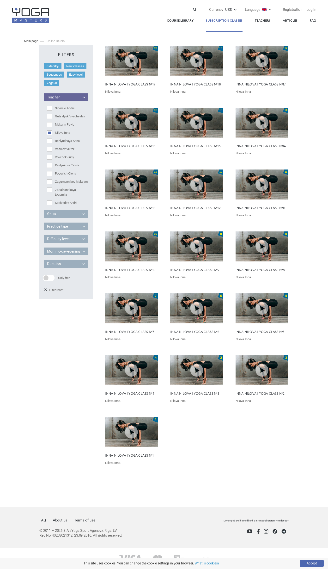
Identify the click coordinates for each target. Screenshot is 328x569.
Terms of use (84, 520)
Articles (290, 20)
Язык (51, 214)
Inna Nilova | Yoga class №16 (130, 146)
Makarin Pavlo (64, 124)
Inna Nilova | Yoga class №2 (260, 393)
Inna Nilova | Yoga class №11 (260, 208)
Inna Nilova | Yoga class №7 (129, 332)
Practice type (57, 226)
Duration (54, 264)
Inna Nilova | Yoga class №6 (194, 332)
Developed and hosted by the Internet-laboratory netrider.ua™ (256, 520)
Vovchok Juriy (64, 157)
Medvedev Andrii (66, 203)
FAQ (313, 20)
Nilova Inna (62, 132)
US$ (220, 9)
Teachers (263, 20)
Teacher (53, 97)
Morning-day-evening (63, 251)
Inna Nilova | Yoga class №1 (129, 455)
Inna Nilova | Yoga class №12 (195, 208)
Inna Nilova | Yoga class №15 (195, 146)
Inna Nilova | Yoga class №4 (129, 393)
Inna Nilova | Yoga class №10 (130, 270)
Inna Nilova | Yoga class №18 (195, 84)
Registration (292, 9)
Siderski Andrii (64, 108)
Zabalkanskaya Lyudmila (65, 192)
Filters (66, 55)
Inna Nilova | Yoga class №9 (194, 270)
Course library (180, 20)
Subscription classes (224, 20)
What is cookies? (207, 563)
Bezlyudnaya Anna (67, 141)
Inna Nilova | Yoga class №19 (130, 84)
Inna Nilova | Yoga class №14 (261, 146)
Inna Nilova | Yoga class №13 (130, 208)
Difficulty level (58, 239)
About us (60, 520)
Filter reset (56, 290)
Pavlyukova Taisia (67, 165)
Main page (31, 41)
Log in (311, 9)
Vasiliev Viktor (64, 149)
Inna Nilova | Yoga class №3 (194, 393)
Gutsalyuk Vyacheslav (70, 116)
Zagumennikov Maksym (71, 181)
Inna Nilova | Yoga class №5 (260, 332)
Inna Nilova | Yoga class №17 (261, 84)
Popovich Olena (65, 173)
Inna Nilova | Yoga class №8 (260, 270)
